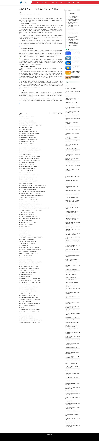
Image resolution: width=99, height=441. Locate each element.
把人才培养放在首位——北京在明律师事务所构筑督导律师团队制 (29, 299)
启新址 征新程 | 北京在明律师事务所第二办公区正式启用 (28, 295)
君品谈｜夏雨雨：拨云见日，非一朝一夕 (25, 127)
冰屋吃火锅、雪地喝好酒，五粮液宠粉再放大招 (26, 120)
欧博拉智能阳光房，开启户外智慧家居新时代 (26, 214)
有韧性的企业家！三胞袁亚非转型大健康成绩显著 (27, 168)
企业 (46, 2)
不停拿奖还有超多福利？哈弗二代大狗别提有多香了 (27, 243)
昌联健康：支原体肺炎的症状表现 (24, 230)
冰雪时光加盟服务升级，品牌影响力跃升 (25, 259)
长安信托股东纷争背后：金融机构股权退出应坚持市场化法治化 (29, 147)
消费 (49, 2)
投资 (78, 2)
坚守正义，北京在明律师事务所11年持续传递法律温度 (28, 251)
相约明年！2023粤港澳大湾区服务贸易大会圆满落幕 (27, 189)
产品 (64, 2)
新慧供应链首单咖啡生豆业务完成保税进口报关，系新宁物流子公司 (30, 193)
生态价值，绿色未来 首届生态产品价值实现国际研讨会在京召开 (29, 311)
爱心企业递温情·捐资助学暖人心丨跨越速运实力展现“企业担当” (29, 247)
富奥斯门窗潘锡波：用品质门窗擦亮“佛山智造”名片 (27, 162)
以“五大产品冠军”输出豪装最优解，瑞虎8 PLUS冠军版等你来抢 (29, 272)
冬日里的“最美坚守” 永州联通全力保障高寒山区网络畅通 (28, 123)
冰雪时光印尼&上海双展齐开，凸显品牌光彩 (26, 257)
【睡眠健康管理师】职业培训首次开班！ (25, 172)
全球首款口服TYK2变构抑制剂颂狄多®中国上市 (26, 135)
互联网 (68, 2)
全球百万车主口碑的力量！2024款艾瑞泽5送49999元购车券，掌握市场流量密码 (32, 187)
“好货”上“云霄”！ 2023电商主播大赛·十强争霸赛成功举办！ (28, 216)
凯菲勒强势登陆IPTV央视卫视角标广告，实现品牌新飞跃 (28, 152)
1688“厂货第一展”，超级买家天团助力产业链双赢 (27, 318)
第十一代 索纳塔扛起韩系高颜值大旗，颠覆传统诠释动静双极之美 (29, 133)
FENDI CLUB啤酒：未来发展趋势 (24, 276)
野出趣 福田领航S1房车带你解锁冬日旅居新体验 (27, 145)
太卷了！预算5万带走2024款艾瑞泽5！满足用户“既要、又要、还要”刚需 (30, 262)
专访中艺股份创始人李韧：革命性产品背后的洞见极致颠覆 (28, 266)
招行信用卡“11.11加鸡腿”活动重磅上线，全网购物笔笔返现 (28, 286)
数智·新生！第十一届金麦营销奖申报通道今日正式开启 (28, 291)
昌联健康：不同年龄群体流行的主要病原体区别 (26, 239)
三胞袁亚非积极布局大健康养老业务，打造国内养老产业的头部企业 (30, 174)
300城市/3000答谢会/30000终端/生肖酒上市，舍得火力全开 (28, 181)
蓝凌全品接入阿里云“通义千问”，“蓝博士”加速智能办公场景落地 (29, 278)
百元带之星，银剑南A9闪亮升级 (24, 118)
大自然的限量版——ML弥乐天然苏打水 (25, 228)
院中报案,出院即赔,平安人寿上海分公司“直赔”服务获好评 (28, 139)
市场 (53, 2)
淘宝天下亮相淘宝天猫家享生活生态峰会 (25, 129)
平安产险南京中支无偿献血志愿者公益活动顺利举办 (27, 137)
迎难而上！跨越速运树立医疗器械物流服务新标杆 (27, 305)
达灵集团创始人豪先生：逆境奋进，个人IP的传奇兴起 (27, 222)
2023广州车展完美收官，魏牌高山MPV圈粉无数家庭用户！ (28, 241)
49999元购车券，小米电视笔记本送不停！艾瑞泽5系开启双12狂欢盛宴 (30, 210)
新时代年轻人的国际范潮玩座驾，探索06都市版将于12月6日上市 (29, 218)
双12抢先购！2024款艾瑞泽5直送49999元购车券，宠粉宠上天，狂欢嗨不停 (31, 203)
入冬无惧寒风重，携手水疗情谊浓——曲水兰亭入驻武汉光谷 (29, 201)
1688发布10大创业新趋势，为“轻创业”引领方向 (26, 315)
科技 (73, 2)
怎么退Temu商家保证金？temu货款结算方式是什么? (75, 67)
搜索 (78, 9)
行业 (42, 2)
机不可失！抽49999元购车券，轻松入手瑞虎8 (26, 212)
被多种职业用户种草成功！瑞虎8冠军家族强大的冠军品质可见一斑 (29, 197)
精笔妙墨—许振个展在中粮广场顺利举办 (25, 183)
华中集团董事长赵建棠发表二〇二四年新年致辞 (26, 143)
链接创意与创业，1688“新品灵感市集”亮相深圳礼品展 (27, 313)
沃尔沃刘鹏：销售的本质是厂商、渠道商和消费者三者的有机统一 (29, 158)
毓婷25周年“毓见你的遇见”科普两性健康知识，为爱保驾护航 (28, 166)
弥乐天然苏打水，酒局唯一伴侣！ (24, 226)
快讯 (34, 2)
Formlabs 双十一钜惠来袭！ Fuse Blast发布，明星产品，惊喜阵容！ (30, 280)
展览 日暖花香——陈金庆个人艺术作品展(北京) (26, 164)
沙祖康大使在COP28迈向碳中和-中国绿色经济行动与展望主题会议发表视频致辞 (32, 191)
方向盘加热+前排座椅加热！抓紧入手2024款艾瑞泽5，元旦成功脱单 (30, 156)
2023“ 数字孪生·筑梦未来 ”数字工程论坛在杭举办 (27, 270)
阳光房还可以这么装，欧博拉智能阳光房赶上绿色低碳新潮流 (29, 268)
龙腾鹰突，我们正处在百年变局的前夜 (25, 235)
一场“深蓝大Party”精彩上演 (23, 245)
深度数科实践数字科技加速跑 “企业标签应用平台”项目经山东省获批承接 (30, 320)
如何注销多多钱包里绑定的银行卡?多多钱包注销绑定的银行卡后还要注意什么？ (75, 72)
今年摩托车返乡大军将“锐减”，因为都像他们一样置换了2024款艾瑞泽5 (30, 149)
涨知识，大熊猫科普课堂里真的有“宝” (25, 301)
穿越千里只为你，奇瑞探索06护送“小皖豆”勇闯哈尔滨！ (28, 116)
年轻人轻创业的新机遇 (22, 307)
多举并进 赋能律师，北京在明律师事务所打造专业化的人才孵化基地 (30, 249)
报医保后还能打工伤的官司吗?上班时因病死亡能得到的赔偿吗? (75, 52)
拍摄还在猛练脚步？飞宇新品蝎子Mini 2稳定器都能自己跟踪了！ (29, 309)
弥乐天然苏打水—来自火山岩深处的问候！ (26, 224)
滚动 (57, 2)
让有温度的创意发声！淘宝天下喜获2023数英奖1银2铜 (28, 176)
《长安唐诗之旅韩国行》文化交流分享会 (25, 274)
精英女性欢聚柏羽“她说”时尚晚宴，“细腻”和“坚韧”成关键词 (28, 264)
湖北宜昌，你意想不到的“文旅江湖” (24, 284)
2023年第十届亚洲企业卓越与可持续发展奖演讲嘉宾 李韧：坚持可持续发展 (31, 195)
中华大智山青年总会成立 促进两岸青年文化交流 (26, 170)
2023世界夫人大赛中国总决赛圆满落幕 (25, 154)
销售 (61, 2)
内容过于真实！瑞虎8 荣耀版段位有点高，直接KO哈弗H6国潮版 (29, 322)
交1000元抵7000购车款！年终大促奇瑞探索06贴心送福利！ (28, 131)
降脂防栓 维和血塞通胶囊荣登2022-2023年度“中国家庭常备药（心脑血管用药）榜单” (32, 185)
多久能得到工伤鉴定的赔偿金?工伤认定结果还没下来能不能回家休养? (75, 62)
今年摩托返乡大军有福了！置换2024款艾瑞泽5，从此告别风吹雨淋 (30, 282)
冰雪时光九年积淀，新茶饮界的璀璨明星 (25, 255)
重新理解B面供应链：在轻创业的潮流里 (25, 293)
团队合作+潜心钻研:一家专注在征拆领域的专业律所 (27, 205)
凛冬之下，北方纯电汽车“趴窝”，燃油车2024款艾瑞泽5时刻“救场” (29, 160)
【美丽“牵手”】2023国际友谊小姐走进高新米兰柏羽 (27, 288)
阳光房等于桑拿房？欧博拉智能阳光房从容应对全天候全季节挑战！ (30, 303)
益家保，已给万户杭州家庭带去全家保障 (25, 220)
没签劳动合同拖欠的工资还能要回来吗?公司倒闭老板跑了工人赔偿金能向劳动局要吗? (75, 77)
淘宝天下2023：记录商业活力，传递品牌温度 (26, 141)
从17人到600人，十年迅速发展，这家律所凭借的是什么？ (28, 253)
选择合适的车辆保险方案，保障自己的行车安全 (26, 179)
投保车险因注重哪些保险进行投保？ (25, 232)
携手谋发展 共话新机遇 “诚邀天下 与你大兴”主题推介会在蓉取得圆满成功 (31, 237)
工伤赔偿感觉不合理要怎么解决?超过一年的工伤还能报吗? (75, 57)
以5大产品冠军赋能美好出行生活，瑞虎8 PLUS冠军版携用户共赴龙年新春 (31, 125)
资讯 (38, 2)
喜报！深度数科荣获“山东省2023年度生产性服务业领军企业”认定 (29, 199)
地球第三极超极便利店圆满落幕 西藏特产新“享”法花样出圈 (28, 297)
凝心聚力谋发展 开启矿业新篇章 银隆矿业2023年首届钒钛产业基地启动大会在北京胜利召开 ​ (34, 208)
